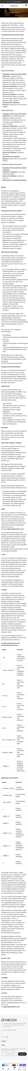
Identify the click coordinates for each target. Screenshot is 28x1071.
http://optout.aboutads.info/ (12, 363)
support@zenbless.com (15, 529)
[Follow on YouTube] (7, 1037)
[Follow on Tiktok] (9, 1037)
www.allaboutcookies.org (11, 933)
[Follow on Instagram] (4, 1037)
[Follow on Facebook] (1, 1037)
